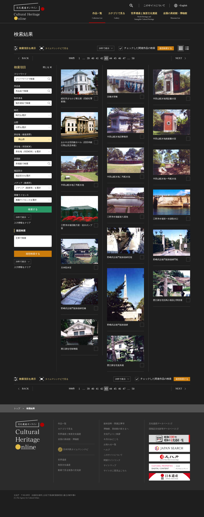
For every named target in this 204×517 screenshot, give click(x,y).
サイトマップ (110, 465)
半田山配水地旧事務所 (117, 137)
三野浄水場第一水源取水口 (165, 219)
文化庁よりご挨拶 (112, 434)
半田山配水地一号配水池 (164, 179)
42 (101, 58)
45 (115, 58)
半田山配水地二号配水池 (118, 177)
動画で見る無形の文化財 (69, 470)
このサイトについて (154, 5)
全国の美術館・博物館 (175, 15)
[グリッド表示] (181, 48)
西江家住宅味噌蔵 (69, 349)
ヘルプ (107, 450)
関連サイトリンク (112, 460)
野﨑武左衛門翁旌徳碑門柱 (165, 259)
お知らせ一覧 (110, 444)
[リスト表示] (187, 48)
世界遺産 (62, 460)
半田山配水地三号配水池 (72, 185)
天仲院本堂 (66, 267)
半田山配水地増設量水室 (164, 99)
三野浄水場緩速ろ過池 (117, 217)
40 (92, 58)
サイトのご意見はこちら (115, 470)
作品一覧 (97, 15)
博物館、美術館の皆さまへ (116, 429)
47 (124, 58)
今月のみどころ (111, 439)
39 (88, 58)
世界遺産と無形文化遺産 (144, 16)
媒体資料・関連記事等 (114, 423)
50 (133, 58)
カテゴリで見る (116, 15)
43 (106, 58)
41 (97, 58)
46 (119, 58)
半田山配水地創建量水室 (164, 139)
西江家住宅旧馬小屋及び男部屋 (167, 300)
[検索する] (49, 79)
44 (110, 58)
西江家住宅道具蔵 (115, 365)
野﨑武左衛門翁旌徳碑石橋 (73, 308)
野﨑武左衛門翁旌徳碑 (117, 325)
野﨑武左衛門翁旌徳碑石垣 (119, 257)
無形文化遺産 (64, 465)
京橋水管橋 (112, 97)
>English (183, 5)
